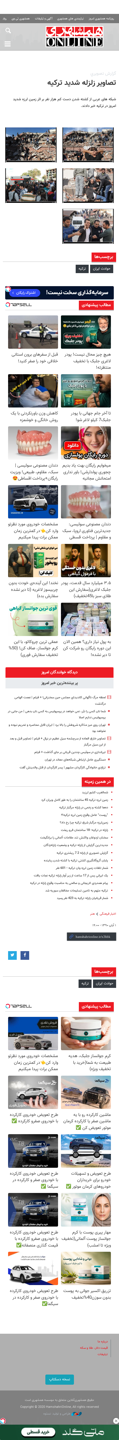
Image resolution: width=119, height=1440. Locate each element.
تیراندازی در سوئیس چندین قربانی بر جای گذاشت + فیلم (70, 752)
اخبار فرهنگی (108, 913)
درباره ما (103, 1341)
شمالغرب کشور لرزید (95, 792)
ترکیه (82, 269)
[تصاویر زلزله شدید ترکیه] (88, 144)
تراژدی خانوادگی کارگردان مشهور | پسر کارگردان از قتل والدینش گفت (63, 767)
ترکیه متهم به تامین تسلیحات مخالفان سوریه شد (76, 890)
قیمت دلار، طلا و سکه (94, 1348)
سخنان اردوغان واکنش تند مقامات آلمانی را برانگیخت (74, 837)
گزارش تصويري (103, 73)
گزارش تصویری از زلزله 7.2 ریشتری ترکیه (82, 853)
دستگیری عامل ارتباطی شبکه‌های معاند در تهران (75, 759)
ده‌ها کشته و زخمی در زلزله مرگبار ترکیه (83, 807)
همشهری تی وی (21, 19)
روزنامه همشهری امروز (101, 19)
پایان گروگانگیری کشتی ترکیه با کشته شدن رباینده (76, 860)
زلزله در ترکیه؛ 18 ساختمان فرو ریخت (84, 830)
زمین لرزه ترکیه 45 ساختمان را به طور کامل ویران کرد (74, 800)
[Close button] (116, 1421)
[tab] (59, 672)
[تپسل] (3, 1421)
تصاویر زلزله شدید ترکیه (81, 83)
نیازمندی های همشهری (70, 19)
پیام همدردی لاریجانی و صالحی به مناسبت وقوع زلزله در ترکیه (69, 883)
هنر (92, 913)
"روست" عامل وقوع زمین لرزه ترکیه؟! (84, 815)
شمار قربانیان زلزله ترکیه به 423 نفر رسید (82, 898)
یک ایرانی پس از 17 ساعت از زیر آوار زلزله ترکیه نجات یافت (71, 875)
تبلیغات (103, 1354)
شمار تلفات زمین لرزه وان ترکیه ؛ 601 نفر (82, 868)
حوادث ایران (101, 269)
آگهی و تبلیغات (43, 19)
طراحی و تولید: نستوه (57, 1413)
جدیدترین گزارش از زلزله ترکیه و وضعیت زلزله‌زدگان (76, 845)
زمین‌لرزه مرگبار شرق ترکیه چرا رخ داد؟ (84, 822)
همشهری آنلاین (74, 36)
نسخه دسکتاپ (59, 1379)
